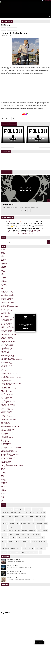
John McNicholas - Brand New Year (8, 362)
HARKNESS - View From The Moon (8, 355)
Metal (39, 530)
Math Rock (24, 530)
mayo (3, 255)
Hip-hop (10, 527)
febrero (3, 259)
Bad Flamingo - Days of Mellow (7, 348)
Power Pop (27, 537)
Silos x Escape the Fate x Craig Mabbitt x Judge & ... (11, 334)
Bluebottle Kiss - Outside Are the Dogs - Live (10, 466)
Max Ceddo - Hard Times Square (7, 344)
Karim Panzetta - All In (5, 351)
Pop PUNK (28, 534)
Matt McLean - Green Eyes (6, 411)
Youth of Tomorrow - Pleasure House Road (9, 317)
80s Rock (4, 509)
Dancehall (11, 519)
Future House (31, 523)
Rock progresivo (42, 541)
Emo (43, 519)
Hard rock (4, 527)
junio (3, 253)
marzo (3, 257)
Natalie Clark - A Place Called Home (8, 455)
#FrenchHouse (21, 231)
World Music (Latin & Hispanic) (8, 548)
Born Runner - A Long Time (6, 337)
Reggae (10, 541)
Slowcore (22, 544)
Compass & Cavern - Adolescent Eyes (8, 419)
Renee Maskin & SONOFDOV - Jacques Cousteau (11, 447)
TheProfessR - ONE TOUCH (6, 291)
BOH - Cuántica (4, 303)
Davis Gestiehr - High (5, 312)
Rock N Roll (34, 541)
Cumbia (3, 29)
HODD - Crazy (4, 440)
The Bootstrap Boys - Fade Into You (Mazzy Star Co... (12, 377)
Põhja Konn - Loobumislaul (6, 365)
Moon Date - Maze (4, 376)
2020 (2, 498)
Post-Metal (13, 537)
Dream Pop (37, 519)
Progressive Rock (36, 537)
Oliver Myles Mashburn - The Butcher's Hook (10, 426)
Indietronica (31, 527)
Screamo (8, 544)
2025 (3, 262)
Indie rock (25, 527)
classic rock (31, 548)
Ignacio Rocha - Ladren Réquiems (8, 341)
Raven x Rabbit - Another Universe (8, 416)
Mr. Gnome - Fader (4, 415)
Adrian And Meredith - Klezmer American (9, 349)
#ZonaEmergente (36, 230)
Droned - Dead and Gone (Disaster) (8, 425)
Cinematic (17, 516)
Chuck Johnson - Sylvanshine (7, 420)
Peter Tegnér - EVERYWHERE (7, 430)
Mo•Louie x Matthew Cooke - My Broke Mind (10, 446)
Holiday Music (17, 527)
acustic (18, 548)
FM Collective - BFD (5, 305)
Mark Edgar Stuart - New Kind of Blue (8, 393)
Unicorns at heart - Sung (6, 370)
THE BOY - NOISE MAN (5, 407)
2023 (3, 476)
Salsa (3, 544)
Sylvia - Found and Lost (5, 423)
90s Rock (10, 509)
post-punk (28, 552)
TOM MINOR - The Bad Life (6, 458)
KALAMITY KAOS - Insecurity (7, 432)
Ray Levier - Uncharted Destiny (7, 308)
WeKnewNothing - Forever (6, 452)
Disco (31, 519)
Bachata (32, 512)
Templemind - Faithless (5, 413)
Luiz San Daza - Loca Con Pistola (7, 327)
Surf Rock (40, 544)
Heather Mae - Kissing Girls (6, 412)
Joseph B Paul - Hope (5, 381)
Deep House (25, 519)
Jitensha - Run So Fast (5, 441)
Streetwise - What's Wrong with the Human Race (11, 383)
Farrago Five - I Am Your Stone (7, 298)
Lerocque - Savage (4, 309)
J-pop (38, 527)
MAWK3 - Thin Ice (4, 436)
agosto (3, 250)
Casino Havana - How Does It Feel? (8, 386)
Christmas (10, 516)
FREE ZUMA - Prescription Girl (7, 326)
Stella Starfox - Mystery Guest (7, 338)
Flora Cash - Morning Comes (7, 319)
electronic (4, 552)
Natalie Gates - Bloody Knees (7, 324)
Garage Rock (39, 523)
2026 (3, 249)
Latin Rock (17, 530)
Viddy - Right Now (4, 398)
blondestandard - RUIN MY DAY (7, 409)
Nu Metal (18, 534)
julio (2, 252)
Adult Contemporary (19, 509)
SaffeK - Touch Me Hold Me (6, 333)
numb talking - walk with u (6, 331)
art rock (24, 548)
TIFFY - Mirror (4, 418)
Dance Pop (4, 519)
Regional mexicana (12, 29)
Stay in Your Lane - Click (8, 205)
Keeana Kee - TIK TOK (5, 369)
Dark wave (18, 519)
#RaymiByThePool (12, 231)
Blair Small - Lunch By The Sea (7, 292)
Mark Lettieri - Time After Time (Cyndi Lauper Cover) (11, 310)
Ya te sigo (47, 642)
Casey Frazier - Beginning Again (7, 427)
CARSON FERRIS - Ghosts (6, 380)
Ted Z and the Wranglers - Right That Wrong (10, 454)
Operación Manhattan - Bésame (7, 358)
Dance (36, 516)
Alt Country (28, 509)
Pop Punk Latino (36, 534)
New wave (4, 534)
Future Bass (23, 523)
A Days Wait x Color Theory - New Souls (9, 373)
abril (3, 256)
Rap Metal (4, 541)
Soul (27, 544)
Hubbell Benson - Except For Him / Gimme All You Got (12, 328)
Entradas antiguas (44, 146)
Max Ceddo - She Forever (12, 565)
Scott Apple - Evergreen (5, 402)
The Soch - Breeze (4, 433)
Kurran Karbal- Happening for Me (8, 404)
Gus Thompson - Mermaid (6, 361)
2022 (2, 489)
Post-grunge (20, 537)
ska (40, 552)
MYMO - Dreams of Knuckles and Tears (9, 451)
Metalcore (44, 530)
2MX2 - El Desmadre (5, 372)
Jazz (43, 527)
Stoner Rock (33, 544)
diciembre (4, 263)
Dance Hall (42, 516)
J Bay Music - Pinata (5, 352)
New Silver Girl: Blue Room (13, 577)
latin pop (22, 552)
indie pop (16, 552)
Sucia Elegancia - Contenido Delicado (15, 571)
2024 (3, 280)
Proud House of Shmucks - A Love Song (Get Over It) (11, 359)
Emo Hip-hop (4, 523)
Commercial (24, 516)
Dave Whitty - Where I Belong (7, 294)
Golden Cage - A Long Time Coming (8, 405)
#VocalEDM (28, 231)
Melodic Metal (32, 530)
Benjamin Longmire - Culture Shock (8, 401)
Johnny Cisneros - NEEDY (6, 444)
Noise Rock (11, 534)
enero (3, 260)
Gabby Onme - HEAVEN (5, 321)
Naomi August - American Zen (13, 559)
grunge (10, 552)
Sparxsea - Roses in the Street (7, 439)
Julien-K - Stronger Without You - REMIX (9, 335)
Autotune (26, 512)
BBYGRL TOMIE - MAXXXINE (7, 391)
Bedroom (43, 512)
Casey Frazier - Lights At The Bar (7, 429)
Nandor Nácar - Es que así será (7, 295)
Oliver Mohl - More (4, 434)
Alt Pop (40, 509)
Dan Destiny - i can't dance (6, 347)
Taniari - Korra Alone (5, 366)
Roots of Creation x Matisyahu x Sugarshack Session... (12, 465)
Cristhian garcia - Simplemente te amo (8, 342)
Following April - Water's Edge (7, 400)
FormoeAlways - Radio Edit (6, 330)
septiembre (4, 267)
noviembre (4, 264)
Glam (45, 523)
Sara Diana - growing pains (6, 464)
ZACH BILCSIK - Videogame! (6, 461)
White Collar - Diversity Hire (6, 379)
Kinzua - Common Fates (6, 320)
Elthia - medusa (4, 448)
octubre (3, 266)
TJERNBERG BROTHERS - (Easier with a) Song (10, 388)
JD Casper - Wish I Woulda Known (8, 450)
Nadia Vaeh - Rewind (5, 422)
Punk (43, 537)
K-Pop (3, 530)
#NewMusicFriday (35, 231)
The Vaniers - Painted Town (6, 354)
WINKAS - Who (4, 390)
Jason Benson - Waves (5, 387)
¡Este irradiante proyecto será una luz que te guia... (11, 289)
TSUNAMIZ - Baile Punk (5, 462)
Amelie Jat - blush (4, 374)
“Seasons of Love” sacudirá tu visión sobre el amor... (11, 459)
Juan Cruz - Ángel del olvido (6, 323)
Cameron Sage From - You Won (7, 302)
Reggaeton (16, 541)
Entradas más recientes (8, 146)
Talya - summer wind (5, 316)
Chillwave (4, 516)
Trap (46, 544)
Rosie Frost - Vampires (5, 340)
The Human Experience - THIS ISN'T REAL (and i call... (12, 301)
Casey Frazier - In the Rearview (7, 395)
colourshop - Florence (5, 313)
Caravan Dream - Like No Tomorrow (8, 457)
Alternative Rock (5, 512)
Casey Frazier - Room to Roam (7, 394)
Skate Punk (15, 544)
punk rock (35, 552)
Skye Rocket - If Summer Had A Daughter (9, 315)
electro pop (42, 548)
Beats (38, 512)
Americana (13, 512)
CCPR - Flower (4, 296)
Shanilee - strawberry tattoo (6, 397)
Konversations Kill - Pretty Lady (7, 437)
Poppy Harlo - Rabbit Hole (6, 299)
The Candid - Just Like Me (6, 443)
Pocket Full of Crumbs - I (6, 408)
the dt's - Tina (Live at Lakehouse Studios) (9, 306)
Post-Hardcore (5, 537)
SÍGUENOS (25, 328)
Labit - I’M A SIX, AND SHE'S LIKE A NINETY (10, 367)
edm (37, 548)
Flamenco (12, 523)
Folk (17, 523)
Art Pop (19, 512)
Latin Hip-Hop (10, 530)
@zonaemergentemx (14, 221)
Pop (23, 534)
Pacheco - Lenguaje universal (7, 345)
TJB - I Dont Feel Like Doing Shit (7, 356)
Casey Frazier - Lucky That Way (7, 363)
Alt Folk (34, 509)
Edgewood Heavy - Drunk (6, 384)
